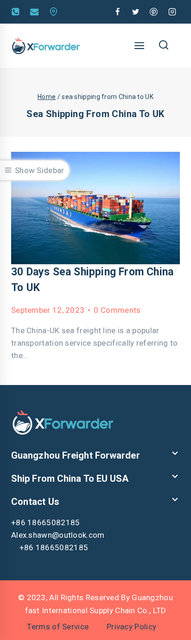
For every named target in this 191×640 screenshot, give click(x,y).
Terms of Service (58, 626)
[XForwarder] (46, 46)
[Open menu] (139, 45)
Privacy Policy (131, 626)
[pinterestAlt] (154, 12)
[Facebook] (118, 12)
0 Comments (117, 310)
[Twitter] (136, 12)
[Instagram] (172, 12)
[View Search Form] (163, 45)
